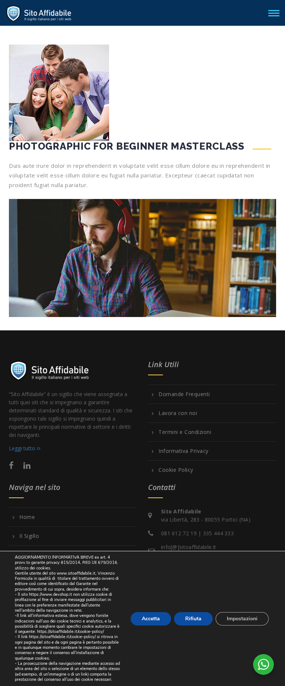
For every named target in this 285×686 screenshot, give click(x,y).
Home (27, 517)
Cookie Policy (175, 470)
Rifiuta (193, 618)
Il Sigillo (29, 536)
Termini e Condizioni (184, 432)
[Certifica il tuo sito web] (39, 11)
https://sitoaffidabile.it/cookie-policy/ (70, 631)
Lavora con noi (177, 413)
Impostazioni (242, 618)
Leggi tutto (23, 448)
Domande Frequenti (184, 394)
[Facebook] (11, 465)
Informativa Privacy (183, 451)
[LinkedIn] (26, 465)
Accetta (151, 618)
